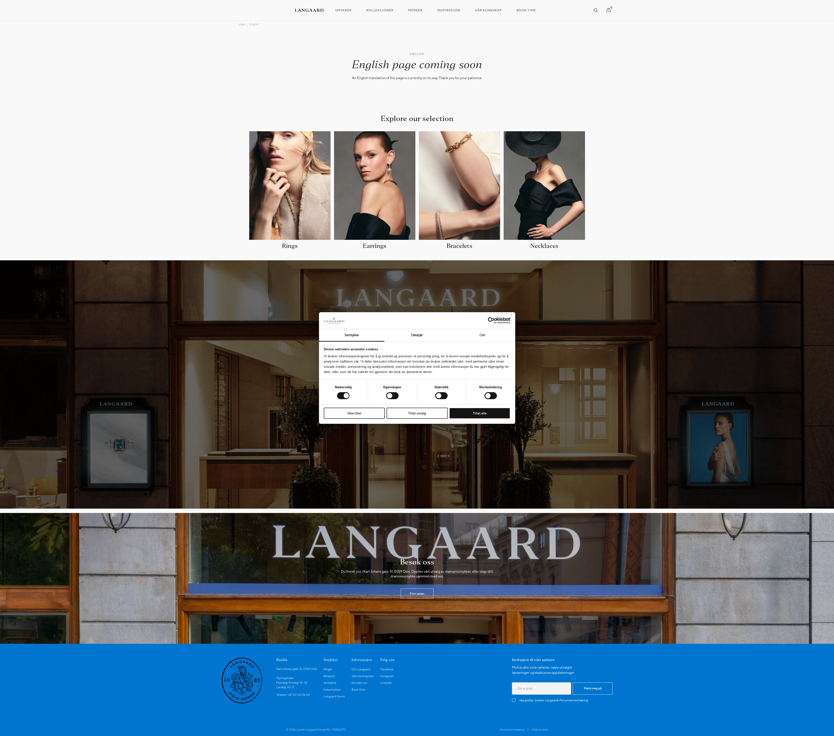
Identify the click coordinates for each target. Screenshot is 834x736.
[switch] (392, 395)
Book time (358, 689)
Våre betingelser (362, 676)
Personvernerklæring (573, 700)
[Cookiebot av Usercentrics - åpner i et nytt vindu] (491, 320)
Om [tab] (482, 335)
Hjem (242, 24)
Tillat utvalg (417, 413)
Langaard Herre (334, 696)
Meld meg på (593, 688)
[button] (596, 10)
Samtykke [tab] (352, 335)
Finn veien (417, 593)
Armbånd (330, 683)
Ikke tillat (354, 413)
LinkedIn (386, 683)
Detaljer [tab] (417, 335)
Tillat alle (479, 413)
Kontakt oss (359, 683)
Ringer (328, 669)
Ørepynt (329, 676)
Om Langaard (360, 669)
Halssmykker (332, 689)
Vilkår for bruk (540, 729)
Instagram (387, 676)
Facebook (387, 669)
